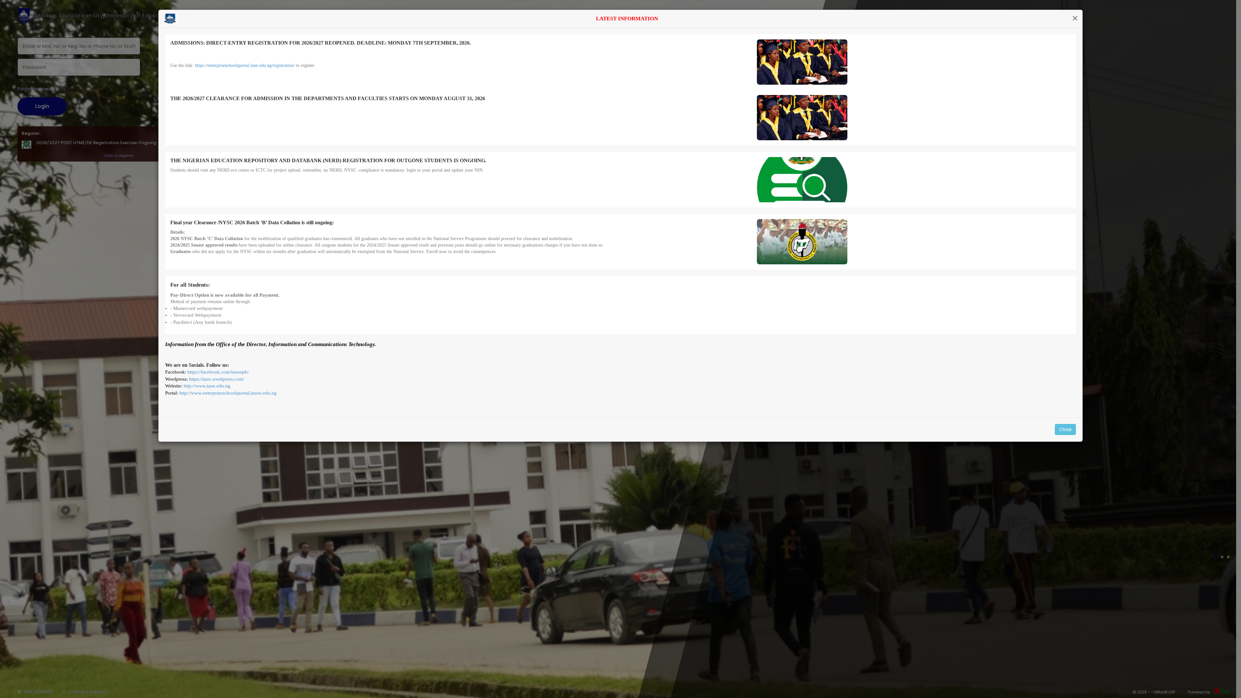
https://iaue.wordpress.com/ (216, 379)
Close (1065, 429)
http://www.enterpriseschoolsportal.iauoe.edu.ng (228, 393)
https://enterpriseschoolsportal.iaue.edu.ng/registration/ (245, 65)
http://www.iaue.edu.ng (207, 385)
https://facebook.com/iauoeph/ (218, 372)
